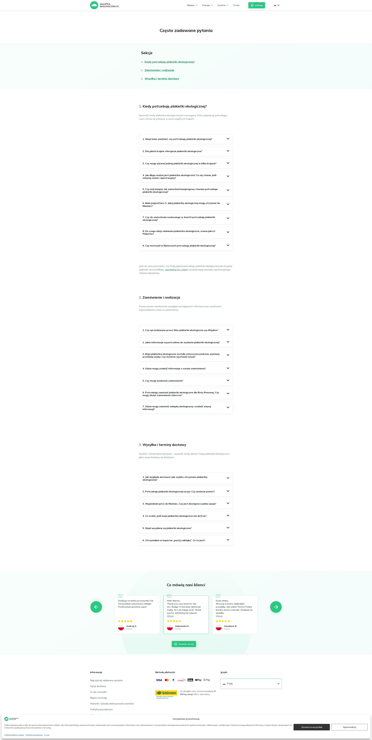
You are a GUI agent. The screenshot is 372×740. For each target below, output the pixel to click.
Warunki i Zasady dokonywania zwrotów (112, 703)
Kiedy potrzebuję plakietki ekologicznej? (170, 61)
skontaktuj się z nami (176, 269)
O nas (46, 735)
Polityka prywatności (34, 735)
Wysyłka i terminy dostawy (162, 78)
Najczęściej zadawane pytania (106, 680)
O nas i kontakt (98, 691)
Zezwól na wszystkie (311, 727)
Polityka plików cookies (14, 735)
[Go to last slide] (96, 607)
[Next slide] (276, 607)
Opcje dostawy (98, 686)
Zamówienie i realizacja (159, 70)
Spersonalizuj (349, 727)
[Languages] (276, 5)
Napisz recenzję (98, 697)
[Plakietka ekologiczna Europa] (104, 5)
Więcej (170, 616)
